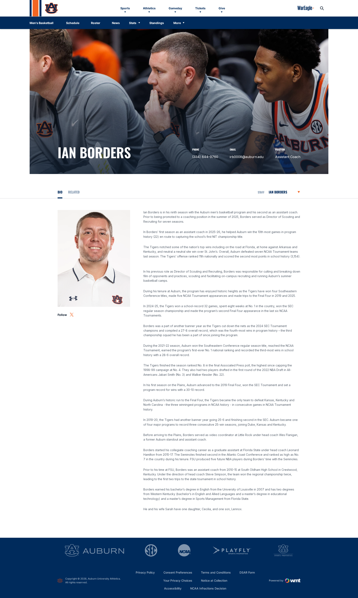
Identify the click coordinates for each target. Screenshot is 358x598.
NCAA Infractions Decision (208, 588)
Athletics (149, 8)
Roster (95, 23)
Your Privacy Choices (177, 580)
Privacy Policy (145, 572)
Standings (156, 23)
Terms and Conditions (216, 572)
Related (74, 192)
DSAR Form (247, 572)
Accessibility (172, 588)
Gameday (175, 8)
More (177, 23)
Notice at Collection (214, 580)
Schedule (72, 23)
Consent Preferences (177, 572)
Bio (60, 192)
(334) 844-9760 (205, 157)
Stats (132, 23)
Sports (125, 8)
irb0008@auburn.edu (247, 157)
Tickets (200, 8)
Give (222, 8)
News (116, 23)
